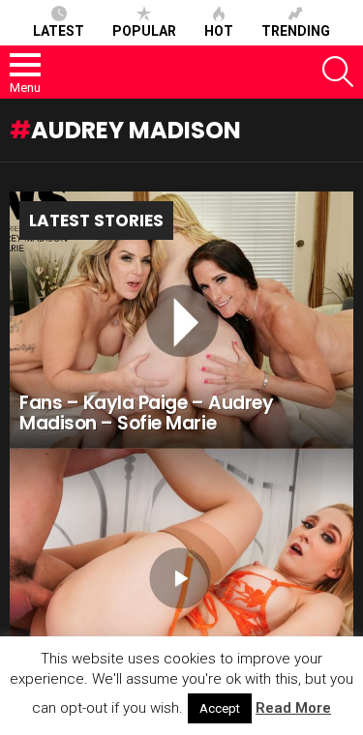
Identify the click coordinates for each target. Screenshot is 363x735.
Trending (295, 31)
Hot (218, 31)
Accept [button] (219, 708)
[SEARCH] (337, 71)
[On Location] (181, 577)
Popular (144, 31)
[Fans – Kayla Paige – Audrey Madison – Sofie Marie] (181, 320)
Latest (58, 31)
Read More (293, 708)
